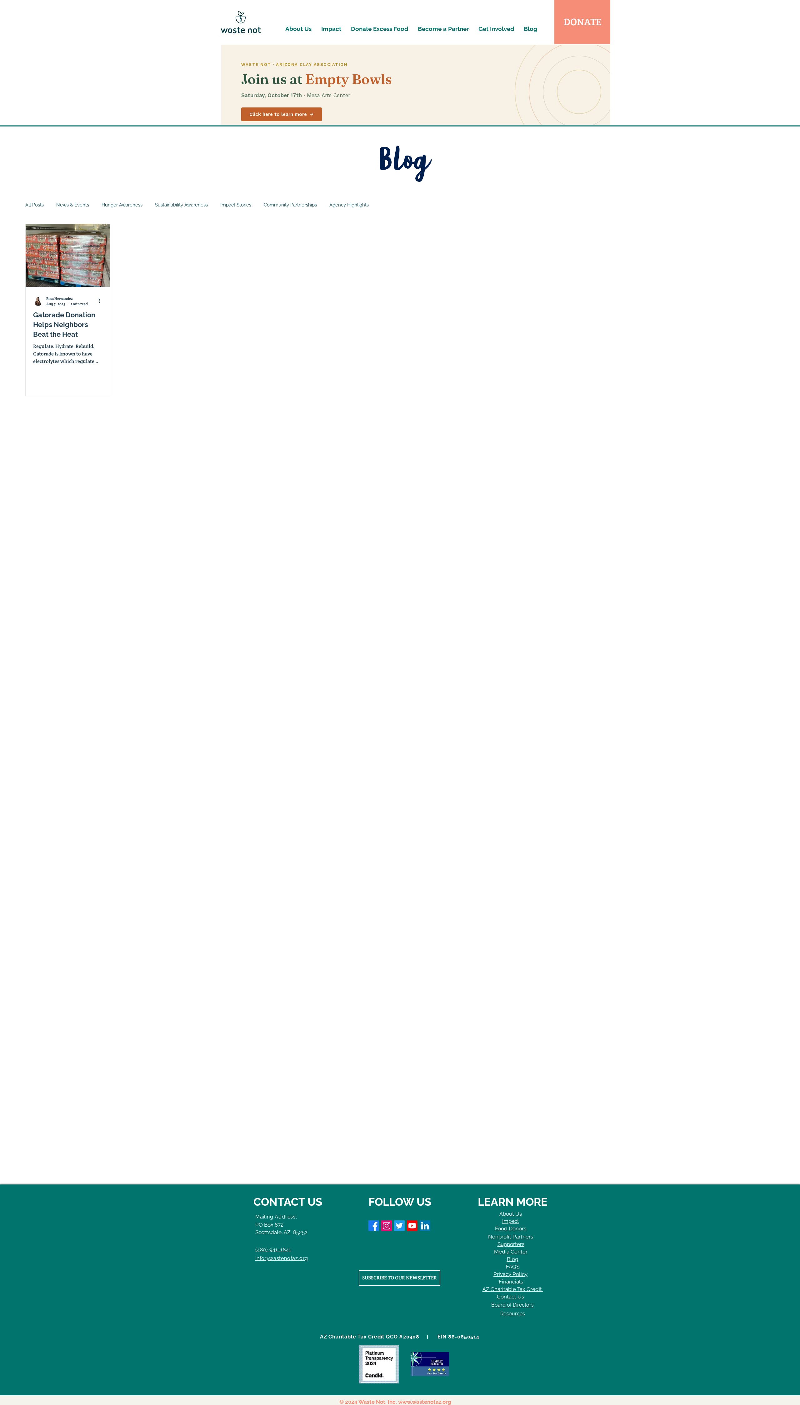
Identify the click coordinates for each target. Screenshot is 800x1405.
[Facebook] (373, 1225)
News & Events (72, 205)
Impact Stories (235, 205)
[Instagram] (386, 1225)
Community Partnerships (290, 205)
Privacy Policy (510, 1274)
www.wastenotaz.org (424, 1402)
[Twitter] (399, 1225)
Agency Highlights (349, 205)
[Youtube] (412, 1225)
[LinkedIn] (425, 1225)
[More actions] (101, 301)
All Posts (34, 205)
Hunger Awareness (122, 205)
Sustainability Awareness (181, 205)
